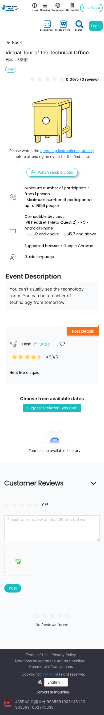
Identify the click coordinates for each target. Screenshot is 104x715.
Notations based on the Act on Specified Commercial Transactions (51, 664)
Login (96, 25)
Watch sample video (55, 172)
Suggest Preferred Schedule (52, 408)
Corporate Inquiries (52, 692)
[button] (18, 561)
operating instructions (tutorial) (67, 150)
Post (13, 588)
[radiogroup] (21, 504)
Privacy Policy (63, 655)
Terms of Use (37, 655)
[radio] (32, 79)
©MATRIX (47, 674)
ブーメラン (42, 344)
